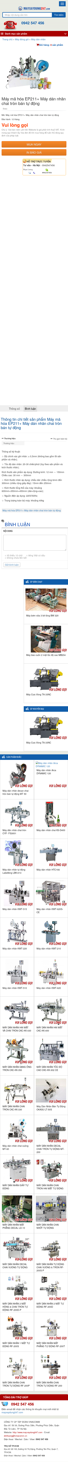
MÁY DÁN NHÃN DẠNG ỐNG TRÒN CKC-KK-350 (17, 1068)
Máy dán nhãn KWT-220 (15, 948)
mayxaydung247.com (12, 1412)
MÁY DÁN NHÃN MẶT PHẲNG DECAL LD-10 (14, 1226)
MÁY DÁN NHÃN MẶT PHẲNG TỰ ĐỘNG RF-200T (51, 1344)
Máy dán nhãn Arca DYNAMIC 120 (46, 772)
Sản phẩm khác (14, 757)
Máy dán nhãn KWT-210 (49, 948)
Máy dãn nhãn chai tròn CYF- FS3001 (14, 832)
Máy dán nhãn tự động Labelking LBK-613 (14, 871)
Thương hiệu (9, 438)
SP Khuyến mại (37, 709)
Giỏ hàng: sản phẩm (51, 44)
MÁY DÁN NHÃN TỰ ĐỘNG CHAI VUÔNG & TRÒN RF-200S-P (50, 1267)
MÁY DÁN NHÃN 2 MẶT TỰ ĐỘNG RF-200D (50, 1305)
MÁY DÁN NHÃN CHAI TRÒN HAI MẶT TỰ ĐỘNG (50, 1187)
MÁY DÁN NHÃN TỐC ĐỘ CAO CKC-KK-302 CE (49, 1068)
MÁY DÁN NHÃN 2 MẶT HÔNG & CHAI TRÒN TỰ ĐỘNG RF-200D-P (15, 1306)
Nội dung (8, 531)
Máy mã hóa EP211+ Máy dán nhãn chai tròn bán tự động (32, 510)
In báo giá (34, 152)
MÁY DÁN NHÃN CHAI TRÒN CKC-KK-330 (14, 1108)
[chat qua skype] (46, 170)
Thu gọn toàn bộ (60, 438)
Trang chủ (7, 39)
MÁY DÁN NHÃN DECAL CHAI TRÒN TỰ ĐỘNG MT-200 (50, 1149)
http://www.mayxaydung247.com (28, 1432)
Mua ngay (34, 144)
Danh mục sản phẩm (16, 33)
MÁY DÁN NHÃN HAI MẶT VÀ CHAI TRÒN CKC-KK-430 (17, 1029)
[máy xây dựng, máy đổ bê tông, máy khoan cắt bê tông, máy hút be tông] (34, 8)
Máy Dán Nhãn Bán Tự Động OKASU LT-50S (51, 1108)
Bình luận (30, 408)
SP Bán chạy (36, 582)
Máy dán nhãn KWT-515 (15, 909)
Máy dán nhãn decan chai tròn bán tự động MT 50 (15, 792)
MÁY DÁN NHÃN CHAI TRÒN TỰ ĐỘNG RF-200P (16, 1384)
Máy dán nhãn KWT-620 (49, 988)
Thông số (14, 408)
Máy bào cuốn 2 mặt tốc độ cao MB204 (46, 655)
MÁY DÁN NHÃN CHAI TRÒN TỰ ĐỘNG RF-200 (49, 1384)
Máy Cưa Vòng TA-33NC (38, 694)
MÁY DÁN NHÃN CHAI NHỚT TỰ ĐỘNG (48, 1226)
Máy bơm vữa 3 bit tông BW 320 (42, 615)
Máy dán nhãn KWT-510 (15, 988)
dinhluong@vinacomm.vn (15, 1435)
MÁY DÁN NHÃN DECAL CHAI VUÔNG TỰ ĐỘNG (15, 1266)
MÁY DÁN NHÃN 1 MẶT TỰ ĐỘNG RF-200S (16, 1344)
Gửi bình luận (12, 564)
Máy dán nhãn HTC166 (48, 869)
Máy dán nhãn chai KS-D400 (51, 830)
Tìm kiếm (59, 14)
